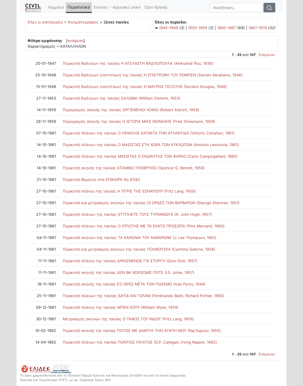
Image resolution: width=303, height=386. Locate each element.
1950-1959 (197, 27)
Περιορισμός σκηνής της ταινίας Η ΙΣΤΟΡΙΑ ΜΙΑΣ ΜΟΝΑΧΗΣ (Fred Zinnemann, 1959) (139, 121)
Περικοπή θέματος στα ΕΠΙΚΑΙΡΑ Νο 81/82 (101, 179)
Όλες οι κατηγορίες (45, 22)
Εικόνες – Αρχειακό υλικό (117, 7)
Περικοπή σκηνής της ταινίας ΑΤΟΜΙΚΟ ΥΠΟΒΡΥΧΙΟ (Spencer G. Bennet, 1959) (134, 167)
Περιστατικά (80, 7)
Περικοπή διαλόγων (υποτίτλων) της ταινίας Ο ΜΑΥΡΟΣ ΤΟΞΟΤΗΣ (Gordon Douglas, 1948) (145, 86)
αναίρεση (75, 40)
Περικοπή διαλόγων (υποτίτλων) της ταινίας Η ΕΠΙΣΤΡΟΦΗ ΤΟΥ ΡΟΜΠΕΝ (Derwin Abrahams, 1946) (153, 75)
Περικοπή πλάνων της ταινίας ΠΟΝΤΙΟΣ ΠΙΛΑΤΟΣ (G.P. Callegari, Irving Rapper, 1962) (140, 342)
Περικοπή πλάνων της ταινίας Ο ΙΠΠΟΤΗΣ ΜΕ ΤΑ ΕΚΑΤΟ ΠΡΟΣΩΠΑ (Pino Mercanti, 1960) (144, 226)
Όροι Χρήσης (156, 7)
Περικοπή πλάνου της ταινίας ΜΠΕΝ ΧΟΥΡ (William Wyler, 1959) (120, 307)
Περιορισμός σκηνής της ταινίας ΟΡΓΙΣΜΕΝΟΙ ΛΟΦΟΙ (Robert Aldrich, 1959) (131, 109)
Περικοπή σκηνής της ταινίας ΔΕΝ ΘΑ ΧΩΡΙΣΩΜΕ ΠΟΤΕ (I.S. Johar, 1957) (128, 272)
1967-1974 (257, 27)
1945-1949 (168, 27)
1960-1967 (226, 27)
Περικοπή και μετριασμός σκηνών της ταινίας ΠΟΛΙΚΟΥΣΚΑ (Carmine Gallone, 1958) (139, 249)
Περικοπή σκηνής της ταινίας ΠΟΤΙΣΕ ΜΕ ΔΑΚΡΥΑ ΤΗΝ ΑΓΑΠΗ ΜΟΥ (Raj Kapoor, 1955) (142, 330)
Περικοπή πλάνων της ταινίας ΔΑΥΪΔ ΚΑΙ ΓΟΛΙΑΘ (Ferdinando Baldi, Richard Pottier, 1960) (143, 295)
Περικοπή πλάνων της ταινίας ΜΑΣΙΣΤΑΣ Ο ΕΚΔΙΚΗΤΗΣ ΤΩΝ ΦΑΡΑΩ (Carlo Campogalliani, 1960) (150, 156)
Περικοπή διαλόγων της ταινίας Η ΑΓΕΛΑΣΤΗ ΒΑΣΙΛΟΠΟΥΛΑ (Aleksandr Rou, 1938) (138, 63)
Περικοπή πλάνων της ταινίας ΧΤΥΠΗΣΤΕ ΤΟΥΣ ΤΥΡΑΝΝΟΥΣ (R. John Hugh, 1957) (137, 214)
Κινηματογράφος (83, 22)
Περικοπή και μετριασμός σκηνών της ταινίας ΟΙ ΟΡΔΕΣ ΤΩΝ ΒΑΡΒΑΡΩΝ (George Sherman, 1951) (151, 202)
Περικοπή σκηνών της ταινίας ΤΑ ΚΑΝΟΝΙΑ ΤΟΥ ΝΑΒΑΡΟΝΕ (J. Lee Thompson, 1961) (139, 237)
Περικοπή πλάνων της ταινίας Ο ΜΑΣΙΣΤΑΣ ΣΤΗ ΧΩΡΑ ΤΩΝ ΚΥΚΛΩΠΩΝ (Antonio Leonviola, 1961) (151, 144)
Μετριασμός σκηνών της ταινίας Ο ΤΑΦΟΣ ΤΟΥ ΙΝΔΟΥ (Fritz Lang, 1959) (128, 319)
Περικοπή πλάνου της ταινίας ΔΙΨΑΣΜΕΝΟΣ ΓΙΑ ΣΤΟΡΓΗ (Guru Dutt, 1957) (130, 260)
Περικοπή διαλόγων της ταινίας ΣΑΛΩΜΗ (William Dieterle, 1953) (121, 98)
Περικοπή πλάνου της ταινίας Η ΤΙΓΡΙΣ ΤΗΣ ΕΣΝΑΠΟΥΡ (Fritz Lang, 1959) (129, 191)
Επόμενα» (267, 55)
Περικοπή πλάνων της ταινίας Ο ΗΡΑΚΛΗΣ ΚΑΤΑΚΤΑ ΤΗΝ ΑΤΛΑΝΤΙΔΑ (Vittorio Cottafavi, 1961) (149, 133)
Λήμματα (56, 7)
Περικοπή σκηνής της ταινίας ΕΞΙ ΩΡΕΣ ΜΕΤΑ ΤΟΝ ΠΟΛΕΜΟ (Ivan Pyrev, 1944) (134, 284)
